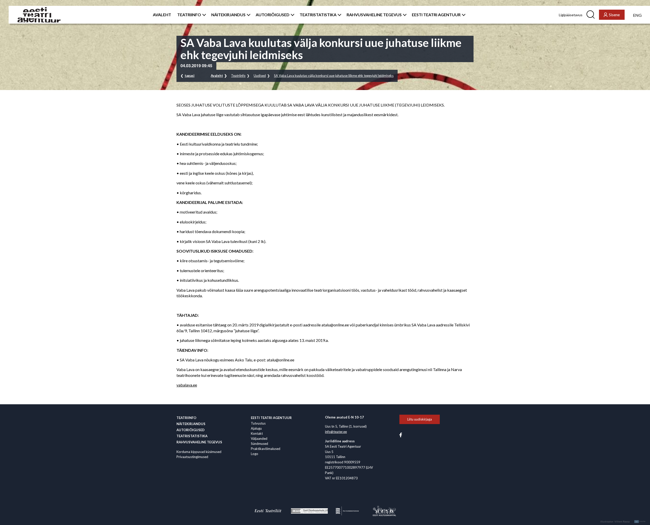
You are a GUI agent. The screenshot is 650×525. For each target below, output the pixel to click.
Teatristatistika (191, 436)
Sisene (614, 14)
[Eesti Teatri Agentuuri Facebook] (400, 435)
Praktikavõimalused (265, 449)
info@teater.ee (336, 432)
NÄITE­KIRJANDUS (228, 15)
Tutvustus (258, 423)
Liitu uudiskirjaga (419, 419)
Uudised (260, 76)
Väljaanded (259, 438)
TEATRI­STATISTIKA (318, 15)
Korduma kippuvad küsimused (198, 452)
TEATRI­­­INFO (189, 15)
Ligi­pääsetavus (570, 15)
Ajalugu (256, 428)
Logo (254, 454)
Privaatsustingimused (192, 457)
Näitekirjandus (190, 424)
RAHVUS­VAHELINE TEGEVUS (374, 15)
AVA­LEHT (162, 15)
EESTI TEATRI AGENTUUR (436, 15)
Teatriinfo (238, 76)
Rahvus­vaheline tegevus (199, 442)
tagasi (189, 76)
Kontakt (257, 433)
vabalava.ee (186, 384)
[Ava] (203, 15)
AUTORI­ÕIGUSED (272, 15)
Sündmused (259, 444)
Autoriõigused (190, 430)
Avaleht (217, 76)
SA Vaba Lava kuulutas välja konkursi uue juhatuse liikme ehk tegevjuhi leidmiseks (334, 76)
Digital (641, 521)
